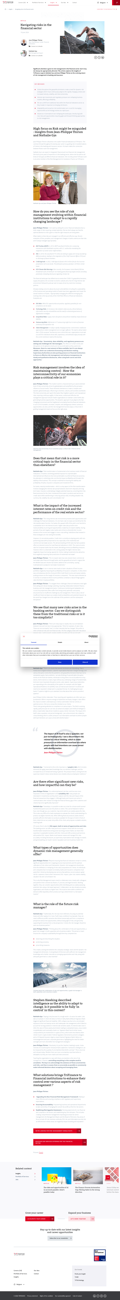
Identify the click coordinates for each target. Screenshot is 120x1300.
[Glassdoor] (105, 1296)
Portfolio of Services (22, 1176)
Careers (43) (18, 1270)
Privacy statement (32, 1296)
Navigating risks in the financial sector (24, 9)
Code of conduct (77, 1296)
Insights (10, 9)
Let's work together (78, 1219)
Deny (59, 662)
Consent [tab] (33, 642)
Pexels (41, 1152)
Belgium (103, 3)
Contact (36, 1274)
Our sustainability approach (63, 1296)
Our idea (36, 1270)
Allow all (85, 662)
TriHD (76, 1277)
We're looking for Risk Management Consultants (53, 1131)
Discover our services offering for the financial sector (54, 1142)
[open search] (116, 2)
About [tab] (86, 642)
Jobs (17, 1179)
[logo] (8, 2)
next (108, 1177)
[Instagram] (101, 1296)
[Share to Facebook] (95, 57)
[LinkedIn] (94, 1296)
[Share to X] (99, 57)
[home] (6, 9)
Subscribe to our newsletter (106, 9)
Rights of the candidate (46, 1296)
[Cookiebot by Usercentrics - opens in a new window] (90, 636)
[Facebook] (98, 1296)
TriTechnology (79, 1280)
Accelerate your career (36, 1219)
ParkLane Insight (80, 1274)
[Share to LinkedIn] (102, 57)
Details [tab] (60, 642)
